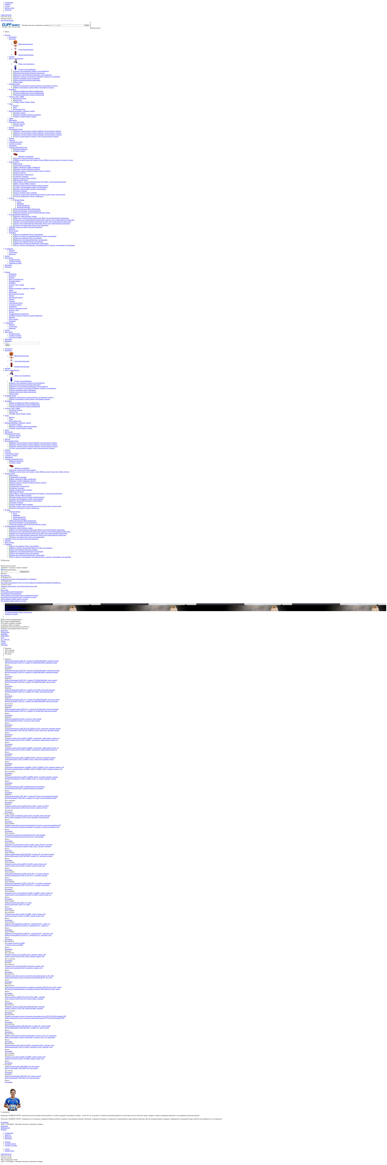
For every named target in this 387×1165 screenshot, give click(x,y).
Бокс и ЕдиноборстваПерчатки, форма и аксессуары (15, 607)
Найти (7, 345)
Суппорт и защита (15, 144)
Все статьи (4, 590)
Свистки (12, 140)
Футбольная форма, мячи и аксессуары (18, 612)
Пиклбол (12, 229)
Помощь (4, 1129)
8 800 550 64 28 (6, 15)
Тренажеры (13, 145)
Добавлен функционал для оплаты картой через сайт (19, 586)
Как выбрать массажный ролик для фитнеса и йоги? (19, 597)
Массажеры (13, 120)
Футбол (11, 198)
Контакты (8, 267)
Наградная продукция (16, 122)
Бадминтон (13, 37)
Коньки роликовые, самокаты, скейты (22, 111)
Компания (4, 1126)
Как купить (9, 258)
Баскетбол (12, 39)
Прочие (11, 138)
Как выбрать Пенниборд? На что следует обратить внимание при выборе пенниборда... (31, 583)
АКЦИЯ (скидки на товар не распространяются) (25, 227)
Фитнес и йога (14, 162)
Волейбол (12, 89)
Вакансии (12, 254)
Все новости (5, 575)
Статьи (7, 1149)
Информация (5, 1128)
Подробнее (8, 667)
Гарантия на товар (15, 263)
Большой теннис (14, 84)
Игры (11, 104)
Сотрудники (13, 252)
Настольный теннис (16, 129)
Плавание (12, 232)
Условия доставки (15, 261)
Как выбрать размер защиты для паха (13, 601)
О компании (9, 249)
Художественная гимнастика (19, 214)
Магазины (8, 265)
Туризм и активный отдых (18, 147)
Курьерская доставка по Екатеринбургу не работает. (19, 579)
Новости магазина (9, 570)
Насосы (11, 127)
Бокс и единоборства (16, 58)
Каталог (7, 35)
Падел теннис (13, 231)
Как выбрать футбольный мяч (11, 593)
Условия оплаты (14, 259)
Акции (7, 256)
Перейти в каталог (11, 610)
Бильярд (12, 57)
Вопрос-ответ (9, 1151)
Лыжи (11, 118)
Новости (12, 250)
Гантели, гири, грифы (16, 96)
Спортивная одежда (16, 142)
